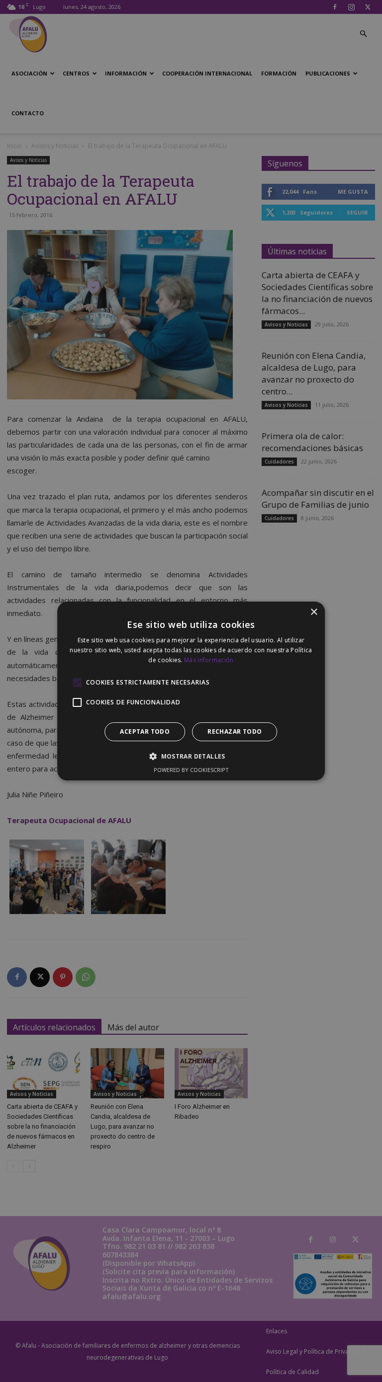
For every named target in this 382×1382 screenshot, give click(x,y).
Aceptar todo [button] (145, 731)
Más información (209, 660)
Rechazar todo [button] (234, 731)
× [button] (313, 612)
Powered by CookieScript (191, 769)
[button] (191, 756)
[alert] (191, 691)
